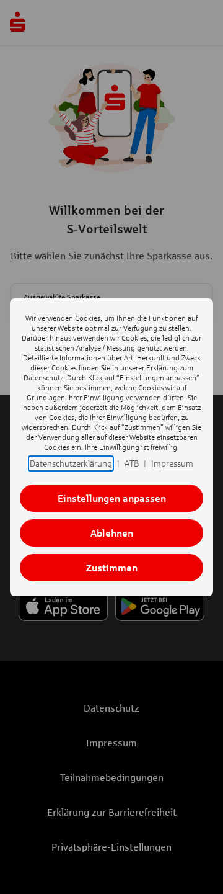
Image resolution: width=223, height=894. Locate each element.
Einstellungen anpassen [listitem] (112, 498)
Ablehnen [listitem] (111, 533)
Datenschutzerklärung (71, 463)
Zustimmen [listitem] (112, 567)
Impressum (172, 463)
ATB (132, 463)
